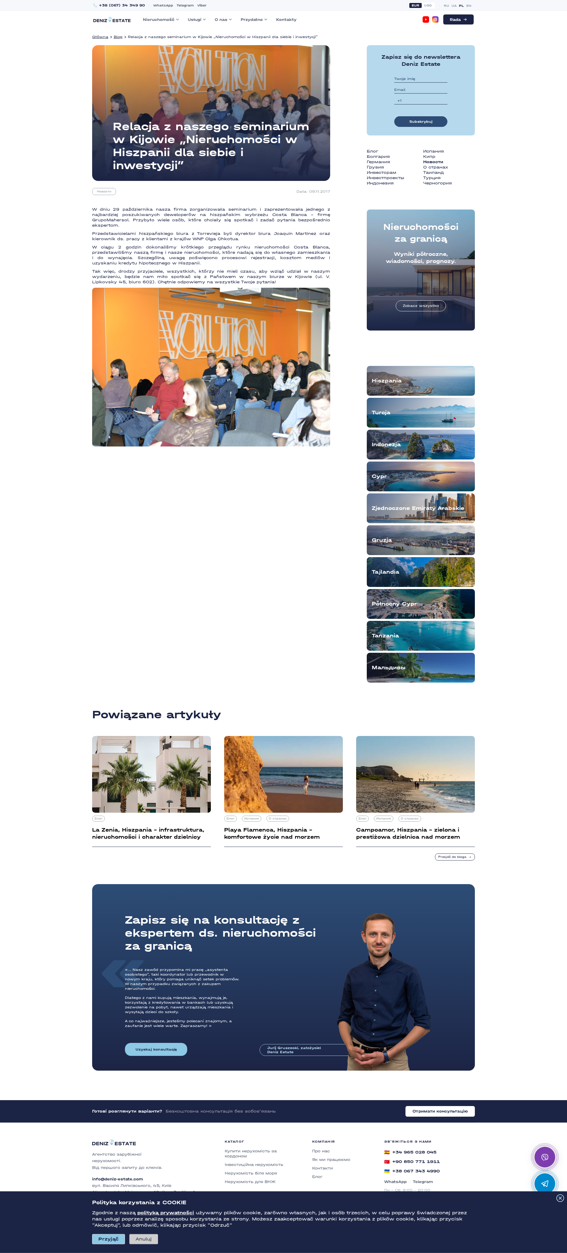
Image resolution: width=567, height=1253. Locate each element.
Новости (104, 191)
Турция (432, 177)
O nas (221, 19)
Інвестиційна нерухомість (254, 1164)
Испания (433, 151)
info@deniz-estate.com (117, 1179)
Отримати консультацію (440, 1111)
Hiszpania (387, 381)
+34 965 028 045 (410, 1152)
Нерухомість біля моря (251, 1173)
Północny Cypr (394, 604)
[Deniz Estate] (112, 19)
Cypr (379, 476)
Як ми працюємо (331, 1159)
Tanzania (385, 636)
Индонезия (380, 183)
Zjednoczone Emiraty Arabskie (418, 508)
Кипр (429, 156)
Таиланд (433, 172)
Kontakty (286, 19)
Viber (201, 5)
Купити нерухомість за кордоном (251, 1153)
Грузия (375, 167)
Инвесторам (381, 172)
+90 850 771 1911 (412, 1161)
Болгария (378, 156)
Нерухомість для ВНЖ (250, 1182)
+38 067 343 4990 (412, 1171)
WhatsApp (163, 5)
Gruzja (382, 540)
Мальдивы (388, 668)
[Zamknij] (560, 1198)
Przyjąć (108, 1239)
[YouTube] (426, 19)
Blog (118, 37)
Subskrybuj (420, 122)
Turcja (381, 413)
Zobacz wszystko (421, 306)
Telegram (185, 5)
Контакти (322, 1168)
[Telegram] (545, 1183)
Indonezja (386, 444)
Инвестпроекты (385, 177)
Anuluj (144, 1239)
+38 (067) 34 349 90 (122, 5)
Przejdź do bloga (452, 857)
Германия (378, 161)
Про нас (321, 1151)
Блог (372, 151)
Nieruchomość (159, 19)
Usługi (194, 19)
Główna (100, 37)
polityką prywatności (165, 1213)
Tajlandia (385, 572)
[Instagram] (435, 19)
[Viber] (545, 1157)
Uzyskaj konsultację (156, 1049)
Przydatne (252, 19)
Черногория (437, 183)
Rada (455, 19)
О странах (435, 167)
